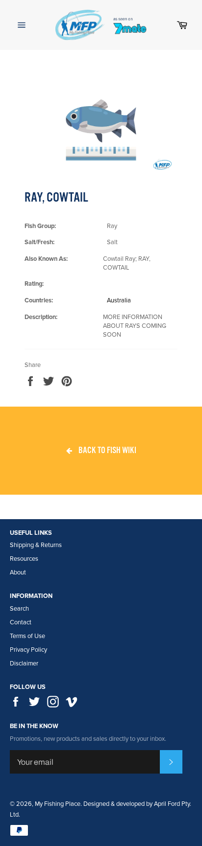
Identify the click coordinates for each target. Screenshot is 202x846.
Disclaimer (24, 663)
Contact (20, 622)
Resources (24, 559)
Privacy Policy (28, 650)
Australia (119, 300)
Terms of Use (27, 636)
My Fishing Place (57, 804)
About (18, 572)
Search (19, 609)
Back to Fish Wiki (106, 450)
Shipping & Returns (36, 545)
